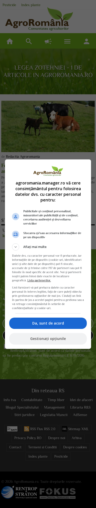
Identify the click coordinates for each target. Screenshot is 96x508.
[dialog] (48, 254)
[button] (48, 247)
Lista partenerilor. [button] (39, 280)
